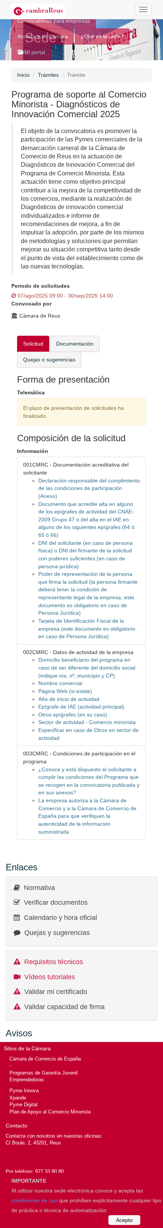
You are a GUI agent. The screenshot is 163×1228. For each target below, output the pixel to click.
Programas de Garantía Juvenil (43, 1073)
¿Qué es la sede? (102, 36)
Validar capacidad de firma (64, 1007)
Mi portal (34, 52)
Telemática (31, 392)
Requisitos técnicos (53, 962)
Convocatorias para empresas (53, 21)
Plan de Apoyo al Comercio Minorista (50, 1112)
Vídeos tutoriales (49, 977)
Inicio (23, 75)
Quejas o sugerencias (49, 360)
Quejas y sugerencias (57, 933)
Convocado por (31, 304)
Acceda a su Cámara (42, 36)
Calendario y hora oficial (60, 917)
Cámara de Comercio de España (45, 1059)
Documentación (75, 344)
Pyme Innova (24, 1090)
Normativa (39, 888)
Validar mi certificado (55, 991)
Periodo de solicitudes (40, 286)
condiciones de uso (34, 1200)
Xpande (17, 1098)
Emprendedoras (26, 1079)
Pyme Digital (23, 1104)
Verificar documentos (56, 902)
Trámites (48, 75)
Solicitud (33, 344)
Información (32, 451)
